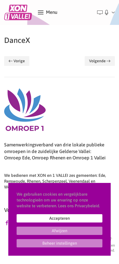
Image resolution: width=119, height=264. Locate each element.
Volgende (97, 61)
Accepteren (59, 218)
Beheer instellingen (59, 243)
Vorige (19, 61)
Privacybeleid (87, 205)
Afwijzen (59, 230)
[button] (47, 12)
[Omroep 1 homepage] (25, 112)
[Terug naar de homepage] (19, 12)
